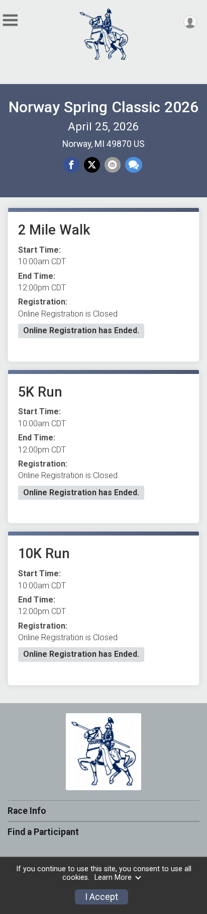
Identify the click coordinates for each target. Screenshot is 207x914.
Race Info (27, 811)
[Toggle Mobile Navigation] (10, 20)
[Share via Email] (113, 165)
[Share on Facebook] (71, 165)
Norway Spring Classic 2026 (103, 107)
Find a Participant (43, 832)
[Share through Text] (133, 165)
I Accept (101, 897)
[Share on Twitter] (92, 165)
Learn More (113, 877)
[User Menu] (190, 22)
